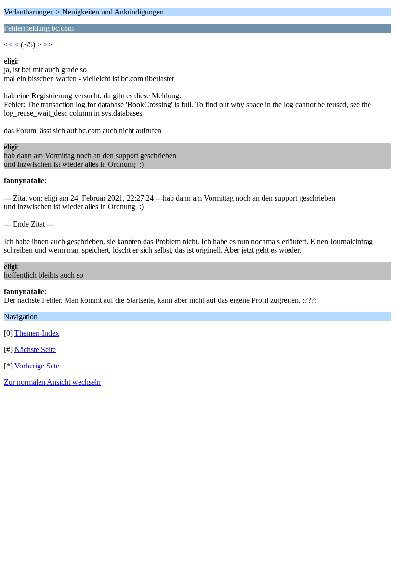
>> (47, 45)
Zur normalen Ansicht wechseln (52, 382)
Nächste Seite (35, 349)
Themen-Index (36, 333)
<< (8, 45)
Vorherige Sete (36, 366)
